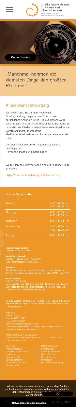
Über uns (10, 346)
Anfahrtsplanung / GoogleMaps (21, 335)
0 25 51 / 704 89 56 (16, 281)
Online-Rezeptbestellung (32, 289)
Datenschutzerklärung (52, 362)
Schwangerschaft (14, 360)
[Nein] (57, 394)
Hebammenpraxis (49, 346)
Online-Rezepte (48, 354)
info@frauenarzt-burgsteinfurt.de (22, 324)
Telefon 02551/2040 (15, 318)
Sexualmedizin (12, 365)
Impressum (46, 360)
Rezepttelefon (48, 357)
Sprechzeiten (47, 349)
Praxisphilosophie (14, 349)
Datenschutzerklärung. (38, 394)
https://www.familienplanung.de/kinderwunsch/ (33, 175)
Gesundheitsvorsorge (16, 362)
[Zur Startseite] (48, 10)
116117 (55, 273)
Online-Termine (20, 57)
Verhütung (11, 354)
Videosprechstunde (50, 351)
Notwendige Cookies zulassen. (29, 403)
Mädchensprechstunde (17, 351)
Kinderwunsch (12, 357)
